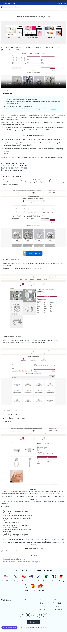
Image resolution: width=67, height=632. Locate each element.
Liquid (6, 153)
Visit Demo (4, 90)
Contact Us (63, 3)
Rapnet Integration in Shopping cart (14, 559)
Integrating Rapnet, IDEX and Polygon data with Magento (21, 561)
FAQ (54, 600)
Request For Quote (34, 253)
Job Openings (57, 609)
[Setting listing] (33, 376)
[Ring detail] (33, 456)
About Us (43, 600)
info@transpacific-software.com (11, 3)
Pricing (42, 609)
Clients (42, 606)
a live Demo (11, 157)
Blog (41, 603)
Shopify (3, 115)
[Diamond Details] (33, 302)
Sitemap (56, 606)
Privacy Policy (57, 603)
